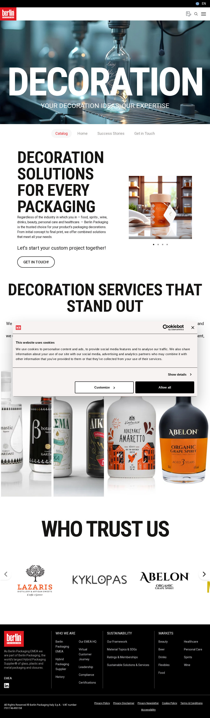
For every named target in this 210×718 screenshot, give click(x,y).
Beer (162, 649)
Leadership (86, 667)
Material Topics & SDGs (122, 649)
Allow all (165, 387)
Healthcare (191, 641)
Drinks (163, 657)
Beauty (163, 641)
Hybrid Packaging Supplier (62, 664)
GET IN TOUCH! (36, 262)
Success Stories (110, 133)
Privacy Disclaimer (123, 703)
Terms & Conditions (191, 703)
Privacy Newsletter (148, 703)
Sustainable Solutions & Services (128, 665)
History (60, 676)
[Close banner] (192, 327)
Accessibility (148, 709)
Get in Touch (144, 133)
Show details (177, 374)
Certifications (87, 682)
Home (83, 133)
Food (162, 672)
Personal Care (193, 649)
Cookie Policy (169, 703)
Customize (102, 387)
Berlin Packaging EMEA (62, 646)
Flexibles (164, 665)
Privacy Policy (102, 703)
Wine (187, 665)
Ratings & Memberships (122, 657)
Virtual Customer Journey (85, 654)
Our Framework (117, 641)
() (200, 4)
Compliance (86, 674)
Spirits (188, 657)
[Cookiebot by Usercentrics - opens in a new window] (166, 328)
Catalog (61, 133)
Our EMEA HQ (87, 641)
